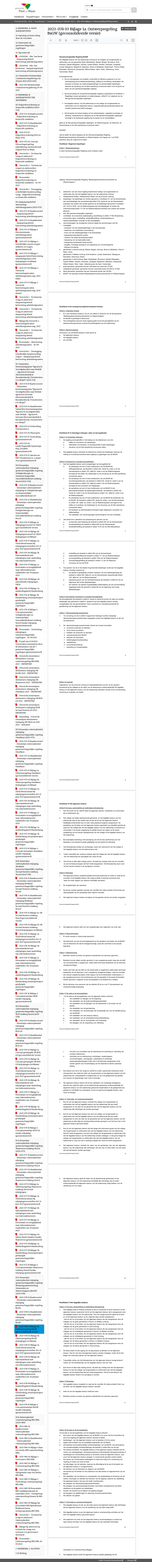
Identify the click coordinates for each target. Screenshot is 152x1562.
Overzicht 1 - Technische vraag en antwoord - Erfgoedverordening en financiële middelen (28, 157)
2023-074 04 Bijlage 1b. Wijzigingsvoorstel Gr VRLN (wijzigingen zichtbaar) (28, 534)
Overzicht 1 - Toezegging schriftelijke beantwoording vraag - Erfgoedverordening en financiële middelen (28, 193)
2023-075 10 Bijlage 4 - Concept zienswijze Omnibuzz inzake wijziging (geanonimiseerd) (29, 852)
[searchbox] (107, 10)
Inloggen (131, 1560)
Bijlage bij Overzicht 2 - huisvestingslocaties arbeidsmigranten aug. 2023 (27, 323)
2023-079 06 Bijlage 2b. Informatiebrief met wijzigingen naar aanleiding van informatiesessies (28, 1084)
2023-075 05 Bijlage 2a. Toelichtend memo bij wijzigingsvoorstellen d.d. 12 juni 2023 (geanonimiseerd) (28, 793)
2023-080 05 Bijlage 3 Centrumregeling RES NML (27, 1464)
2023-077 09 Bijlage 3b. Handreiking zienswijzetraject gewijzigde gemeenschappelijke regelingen (29, 1255)
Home (30, 21)
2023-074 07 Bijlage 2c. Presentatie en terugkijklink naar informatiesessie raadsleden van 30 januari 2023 (28, 569)
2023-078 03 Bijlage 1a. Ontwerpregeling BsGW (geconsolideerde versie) (27, 1329)
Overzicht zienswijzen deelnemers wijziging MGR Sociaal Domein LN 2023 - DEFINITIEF (27, 709)
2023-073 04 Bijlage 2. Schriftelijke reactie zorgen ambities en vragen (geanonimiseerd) (27, 245)
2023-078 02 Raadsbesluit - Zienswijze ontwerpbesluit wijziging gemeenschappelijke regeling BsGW (29, 1317)
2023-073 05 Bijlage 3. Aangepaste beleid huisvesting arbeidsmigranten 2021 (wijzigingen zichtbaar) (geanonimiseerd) (29, 258)
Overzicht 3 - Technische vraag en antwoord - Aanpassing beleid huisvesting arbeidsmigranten (29, 334)
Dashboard (19, 17)
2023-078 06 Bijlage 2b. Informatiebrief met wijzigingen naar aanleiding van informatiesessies (28, 1361)
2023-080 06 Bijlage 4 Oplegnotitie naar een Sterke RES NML (28, 1472)
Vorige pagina (129, 29)
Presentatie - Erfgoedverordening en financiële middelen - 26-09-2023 (28, 181)
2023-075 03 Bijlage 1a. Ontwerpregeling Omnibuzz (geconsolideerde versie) (28, 773)
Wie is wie (61, 17)
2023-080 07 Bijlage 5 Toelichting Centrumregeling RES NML (28, 1482)
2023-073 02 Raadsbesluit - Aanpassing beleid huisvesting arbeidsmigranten (29, 223)
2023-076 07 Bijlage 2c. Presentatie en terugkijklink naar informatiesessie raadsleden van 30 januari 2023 (28, 963)
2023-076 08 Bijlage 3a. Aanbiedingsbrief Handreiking (29, 973)
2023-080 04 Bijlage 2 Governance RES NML (27, 1458)
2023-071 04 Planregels (29, 433)
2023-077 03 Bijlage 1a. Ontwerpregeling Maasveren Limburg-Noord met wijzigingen (28, 1188)
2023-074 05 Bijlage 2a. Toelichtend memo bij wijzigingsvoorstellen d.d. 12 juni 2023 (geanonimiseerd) (28, 545)
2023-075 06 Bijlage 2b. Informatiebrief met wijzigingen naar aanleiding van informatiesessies (28, 805)
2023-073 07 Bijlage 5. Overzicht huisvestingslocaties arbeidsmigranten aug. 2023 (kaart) (27, 287)
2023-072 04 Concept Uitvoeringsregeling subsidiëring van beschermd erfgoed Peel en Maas (28, 145)
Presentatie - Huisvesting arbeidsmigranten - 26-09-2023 (28, 345)
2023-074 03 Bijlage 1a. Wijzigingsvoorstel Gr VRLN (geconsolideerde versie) (28, 525)
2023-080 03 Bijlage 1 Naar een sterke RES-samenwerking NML (29, 1450)
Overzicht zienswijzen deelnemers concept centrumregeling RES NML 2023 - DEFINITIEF (27, 660)
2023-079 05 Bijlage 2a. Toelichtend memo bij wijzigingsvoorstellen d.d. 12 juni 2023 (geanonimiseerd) (28, 1072)
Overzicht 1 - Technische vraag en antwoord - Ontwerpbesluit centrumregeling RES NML (28, 1519)
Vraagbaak (73, 17)
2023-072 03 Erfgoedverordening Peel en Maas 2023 (28, 135)
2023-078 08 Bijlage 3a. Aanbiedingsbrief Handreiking (29, 1384)
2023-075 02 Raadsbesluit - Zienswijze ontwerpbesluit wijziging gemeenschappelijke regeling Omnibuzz (29, 761)
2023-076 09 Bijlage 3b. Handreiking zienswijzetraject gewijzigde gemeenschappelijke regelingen (29, 984)
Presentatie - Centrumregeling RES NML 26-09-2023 (29, 1541)
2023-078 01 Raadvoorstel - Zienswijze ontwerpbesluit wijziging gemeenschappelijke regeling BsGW (29, 1302)
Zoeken (88, 6)
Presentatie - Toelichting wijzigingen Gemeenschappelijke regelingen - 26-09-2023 (28, 633)
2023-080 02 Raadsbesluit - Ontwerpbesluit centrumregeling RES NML (28, 1441)
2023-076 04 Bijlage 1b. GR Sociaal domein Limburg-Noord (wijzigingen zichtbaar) (28, 927)
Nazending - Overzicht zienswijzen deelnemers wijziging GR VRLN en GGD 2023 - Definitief (27, 721)
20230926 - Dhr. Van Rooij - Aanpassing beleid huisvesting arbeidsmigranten (29, 59)
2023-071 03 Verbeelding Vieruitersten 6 (28, 427)
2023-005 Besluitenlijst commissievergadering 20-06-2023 (29, 87)
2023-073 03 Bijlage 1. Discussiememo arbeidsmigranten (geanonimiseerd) (26, 233)
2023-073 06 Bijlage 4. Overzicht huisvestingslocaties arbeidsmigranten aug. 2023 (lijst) (27, 273)
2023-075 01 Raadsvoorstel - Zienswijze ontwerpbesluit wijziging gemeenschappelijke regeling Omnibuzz (29, 746)
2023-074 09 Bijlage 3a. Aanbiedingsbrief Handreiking (29, 589)
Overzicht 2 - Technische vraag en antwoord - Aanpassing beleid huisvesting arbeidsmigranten (29, 313)
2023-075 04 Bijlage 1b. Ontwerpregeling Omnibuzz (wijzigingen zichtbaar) (28, 782)
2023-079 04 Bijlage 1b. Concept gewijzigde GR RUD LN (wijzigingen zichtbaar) (28, 1061)
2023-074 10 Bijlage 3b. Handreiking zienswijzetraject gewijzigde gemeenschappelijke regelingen (29, 600)
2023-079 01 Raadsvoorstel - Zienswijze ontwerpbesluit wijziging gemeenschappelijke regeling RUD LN (29, 1025)
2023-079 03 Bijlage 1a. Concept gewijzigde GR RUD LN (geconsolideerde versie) (28, 1052)
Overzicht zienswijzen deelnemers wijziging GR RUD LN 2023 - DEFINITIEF (29, 698)
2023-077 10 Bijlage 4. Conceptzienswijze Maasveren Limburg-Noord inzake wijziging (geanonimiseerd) (29, 1269)
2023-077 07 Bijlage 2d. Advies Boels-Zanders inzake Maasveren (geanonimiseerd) (28, 1237)
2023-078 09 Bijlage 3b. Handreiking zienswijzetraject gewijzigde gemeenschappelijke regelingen (29, 1395)
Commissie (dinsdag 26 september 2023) (61, 21)
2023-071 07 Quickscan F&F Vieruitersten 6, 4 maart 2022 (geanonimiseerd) (28, 458)
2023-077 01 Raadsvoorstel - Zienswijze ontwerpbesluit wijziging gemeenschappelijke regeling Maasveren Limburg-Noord (29, 1160)
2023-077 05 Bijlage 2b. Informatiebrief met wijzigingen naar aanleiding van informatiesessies (28, 1212)
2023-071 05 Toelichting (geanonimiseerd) (28, 438)
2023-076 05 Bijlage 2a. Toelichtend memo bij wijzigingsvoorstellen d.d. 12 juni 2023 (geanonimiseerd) (28, 938)
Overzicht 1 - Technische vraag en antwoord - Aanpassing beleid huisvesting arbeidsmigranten (29, 301)
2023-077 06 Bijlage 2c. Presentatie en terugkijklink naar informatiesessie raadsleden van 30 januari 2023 (28, 1225)
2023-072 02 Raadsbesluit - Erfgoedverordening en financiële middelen (28, 126)
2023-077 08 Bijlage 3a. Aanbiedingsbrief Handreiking (29, 1245)
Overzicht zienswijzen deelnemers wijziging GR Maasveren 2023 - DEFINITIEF (28, 680)
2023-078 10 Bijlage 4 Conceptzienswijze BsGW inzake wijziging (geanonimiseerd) (26, 1408)
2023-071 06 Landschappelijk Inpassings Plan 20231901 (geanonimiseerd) (28, 447)
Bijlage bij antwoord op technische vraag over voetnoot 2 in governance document (27, 1531)
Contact (84, 17)
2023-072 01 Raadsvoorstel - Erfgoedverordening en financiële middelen (29, 116)
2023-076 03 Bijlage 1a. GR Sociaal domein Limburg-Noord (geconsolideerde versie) (28, 917)
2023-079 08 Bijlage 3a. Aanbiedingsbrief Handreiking (29, 1108)
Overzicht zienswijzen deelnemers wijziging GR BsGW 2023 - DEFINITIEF (27, 670)
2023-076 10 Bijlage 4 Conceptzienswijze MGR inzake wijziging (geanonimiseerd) (26, 997)
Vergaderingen (33, 17)
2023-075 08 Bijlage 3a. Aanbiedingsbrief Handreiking (29, 828)
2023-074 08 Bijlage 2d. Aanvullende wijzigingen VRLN (27, 582)
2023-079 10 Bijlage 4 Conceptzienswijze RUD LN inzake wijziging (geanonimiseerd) (27, 1132)
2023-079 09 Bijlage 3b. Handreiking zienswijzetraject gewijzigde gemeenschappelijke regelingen (29, 1118)
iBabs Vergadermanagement (110, 1560)
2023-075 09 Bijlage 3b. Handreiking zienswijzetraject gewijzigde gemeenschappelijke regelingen (29, 839)
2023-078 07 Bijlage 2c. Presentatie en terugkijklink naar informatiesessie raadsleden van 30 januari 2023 (28, 1374)
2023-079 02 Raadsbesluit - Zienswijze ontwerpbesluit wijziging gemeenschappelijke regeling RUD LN (29, 1040)
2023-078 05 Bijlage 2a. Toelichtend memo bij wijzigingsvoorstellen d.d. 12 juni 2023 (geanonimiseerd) (28, 1349)
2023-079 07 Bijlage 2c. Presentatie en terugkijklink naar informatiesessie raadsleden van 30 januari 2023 (28, 1097)
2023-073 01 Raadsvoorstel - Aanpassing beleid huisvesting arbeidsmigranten (29, 213)
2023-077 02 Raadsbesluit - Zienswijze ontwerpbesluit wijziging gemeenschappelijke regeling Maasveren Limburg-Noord (29, 1174)
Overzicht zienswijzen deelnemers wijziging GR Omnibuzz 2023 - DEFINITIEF (28, 689)
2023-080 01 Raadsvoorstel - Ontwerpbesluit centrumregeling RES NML (27, 1430)
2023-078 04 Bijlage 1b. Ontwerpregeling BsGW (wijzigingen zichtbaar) (27, 1338)
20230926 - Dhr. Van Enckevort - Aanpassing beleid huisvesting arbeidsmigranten (29, 68)
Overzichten (47, 17)
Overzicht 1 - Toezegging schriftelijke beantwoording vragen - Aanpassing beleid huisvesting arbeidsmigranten (29, 355)
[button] (134, 10)
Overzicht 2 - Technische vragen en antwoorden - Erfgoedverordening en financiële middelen (28, 169)
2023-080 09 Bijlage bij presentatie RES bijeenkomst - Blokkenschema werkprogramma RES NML (29, 1507)
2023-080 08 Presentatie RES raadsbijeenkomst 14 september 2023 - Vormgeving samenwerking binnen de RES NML (28, 1493)
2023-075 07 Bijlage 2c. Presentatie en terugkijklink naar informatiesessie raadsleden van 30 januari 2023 (28, 818)
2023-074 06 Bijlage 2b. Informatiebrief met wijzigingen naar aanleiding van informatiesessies (28, 557)
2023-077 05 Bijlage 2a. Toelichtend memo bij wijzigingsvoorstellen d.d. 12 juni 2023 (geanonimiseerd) (28, 1200)
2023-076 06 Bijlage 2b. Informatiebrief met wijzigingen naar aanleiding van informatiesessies (28, 950)
